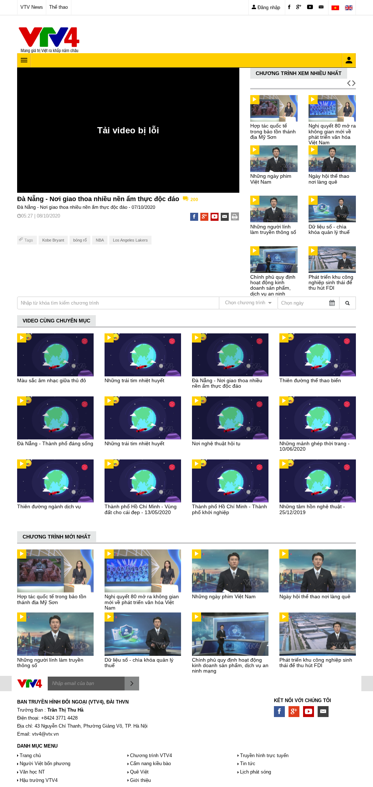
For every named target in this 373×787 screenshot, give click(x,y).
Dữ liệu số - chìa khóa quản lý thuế (329, 229)
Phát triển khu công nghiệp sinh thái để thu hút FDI (331, 282)
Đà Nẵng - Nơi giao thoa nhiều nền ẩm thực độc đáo (227, 383)
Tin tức (247, 763)
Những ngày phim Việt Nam (270, 178)
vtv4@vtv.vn (45, 734)
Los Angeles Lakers (130, 240)
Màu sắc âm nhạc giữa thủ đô (51, 380)
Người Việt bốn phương (45, 763)
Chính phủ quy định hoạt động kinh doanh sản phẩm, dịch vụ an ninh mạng (272, 288)
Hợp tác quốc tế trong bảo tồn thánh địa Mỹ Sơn (273, 131)
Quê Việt (139, 772)
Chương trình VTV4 (151, 755)
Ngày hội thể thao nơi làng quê (329, 178)
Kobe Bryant (53, 240)
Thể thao (58, 7)
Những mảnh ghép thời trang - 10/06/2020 (314, 446)
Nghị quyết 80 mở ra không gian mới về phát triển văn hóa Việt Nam (332, 134)
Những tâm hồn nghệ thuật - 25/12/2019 (312, 509)
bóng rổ (80, 240)
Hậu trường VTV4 (39, 780)
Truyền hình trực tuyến (264, 755)
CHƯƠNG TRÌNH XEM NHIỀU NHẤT (299, 73)
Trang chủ (30, 755)
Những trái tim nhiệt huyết (134, 380)
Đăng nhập (268, 7)
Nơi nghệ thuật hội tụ (216, 443)
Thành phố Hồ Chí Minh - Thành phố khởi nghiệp (229, 509)
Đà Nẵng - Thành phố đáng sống (55, 443)
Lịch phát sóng (255, 772)
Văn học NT (32, 772)
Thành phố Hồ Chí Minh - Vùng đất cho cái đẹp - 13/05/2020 (141, 509)
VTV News (31, 7)
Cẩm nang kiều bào (150, 763)
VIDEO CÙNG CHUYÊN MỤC (56, 321)
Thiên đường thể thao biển (310, 380)
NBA (100, 240)
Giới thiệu (140, 780)
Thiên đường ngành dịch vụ (49, 506)
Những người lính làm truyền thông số (273, 229)
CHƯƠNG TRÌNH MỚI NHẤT (57, 537)
